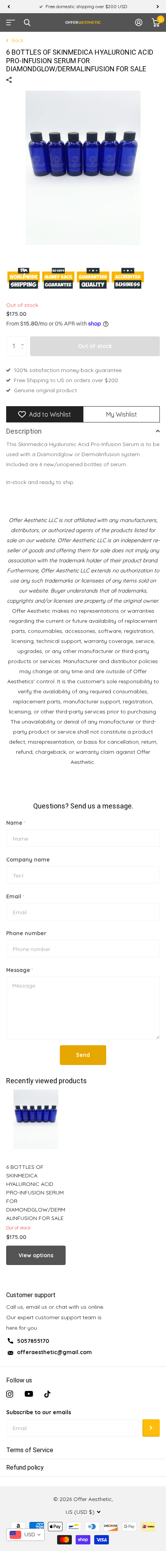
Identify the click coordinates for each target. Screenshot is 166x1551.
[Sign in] (138, 22)
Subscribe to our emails (38, 1412)
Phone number (26, 933)
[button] (8, 6)
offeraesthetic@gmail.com (54, 1352)
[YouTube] (29, 1394)
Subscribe (151, 1428)
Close (27, 22)
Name (15, 822)
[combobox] (25, 1535)
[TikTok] (47, 1394)
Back (17, 40)
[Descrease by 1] (24, 353)
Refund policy (25, 1467)
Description (24, 431)
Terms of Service (29, 1450)
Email (15, 896)
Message (19, 970)
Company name (28, 859)
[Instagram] (9, 1394)
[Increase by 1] (24, 339)
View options (36, 1255)
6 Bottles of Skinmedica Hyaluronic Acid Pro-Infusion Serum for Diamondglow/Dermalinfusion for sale (35, 1192)
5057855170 (33, 1340)
